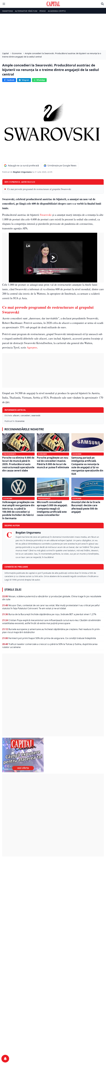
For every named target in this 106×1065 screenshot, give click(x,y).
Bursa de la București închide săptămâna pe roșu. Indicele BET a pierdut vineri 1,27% (52, 614)
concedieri (25, 415)
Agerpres (32, 347)
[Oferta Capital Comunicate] (53, 755)
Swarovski (45, 215)
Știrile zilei (12, 589)
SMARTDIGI (7, 11)
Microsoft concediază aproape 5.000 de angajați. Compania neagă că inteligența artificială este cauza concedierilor (52, 509)
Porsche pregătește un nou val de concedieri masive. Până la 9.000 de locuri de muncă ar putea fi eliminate (53, 462)
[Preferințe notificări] (5, 1059)
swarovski (35, 415)
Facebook (10, 80)
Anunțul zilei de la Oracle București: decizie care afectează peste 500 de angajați (85, 507)
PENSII (42, 11)
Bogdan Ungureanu (22, 172)
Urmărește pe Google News (61, 165)
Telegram (25, 80)
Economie (19, 421)
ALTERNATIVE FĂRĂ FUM (26, 11)
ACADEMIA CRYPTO (57, 11)
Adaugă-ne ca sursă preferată (23, 165)
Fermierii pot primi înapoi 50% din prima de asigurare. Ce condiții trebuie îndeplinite (52, 638)
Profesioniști (9, 454)
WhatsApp (40, 80)
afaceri (16, 415)
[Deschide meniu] (4, 4)
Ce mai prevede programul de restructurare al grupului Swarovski (39, 189)
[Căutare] (102, 3)
